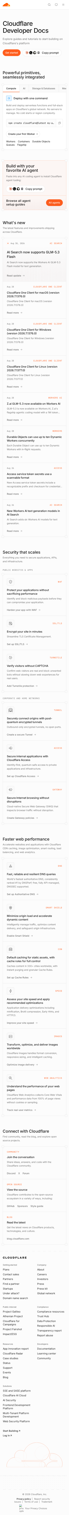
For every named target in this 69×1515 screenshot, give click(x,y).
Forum (26, 1173)
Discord (11, 1173)
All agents (54, 202)
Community (44, 1358)
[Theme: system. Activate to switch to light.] (56, 4)
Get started (11, 52)
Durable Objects (41, 141)
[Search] (49, 5)
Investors (42, 1279)
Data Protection (46, 1321)
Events (7, 1372)
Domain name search (15, 1298)
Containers (24, 141)
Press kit (42, 1288)
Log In (6, 1435)
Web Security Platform (16, 1421)
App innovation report (16, 1348)
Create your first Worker (21, 133)
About (40, 1269)
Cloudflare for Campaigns (11, 1322)
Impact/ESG (10, 1334)
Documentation (46, 1348)
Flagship (21, 144)
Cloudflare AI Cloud (14, 1395)
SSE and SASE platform (17, 1390)
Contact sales (11, 1274)
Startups (8, 1288)
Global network (46, 1293)
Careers (42, 1274)
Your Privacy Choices (36, 1508)
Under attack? (11, 1293)
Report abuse (45, 1335)
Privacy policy (24, 1499)
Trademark (46, 1501)
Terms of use (31, 1501)
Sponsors (22, 1206)
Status (6, 1363)
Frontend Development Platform (16, 1406)
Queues (10, 144)
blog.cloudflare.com (18, 1238)
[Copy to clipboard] (59, 123)
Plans (6, 1269)
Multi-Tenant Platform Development (16, 1415)
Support (7, 1367)
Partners (8, 1279)
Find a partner (11, 1283)
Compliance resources (50, 1311)
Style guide (36, 1206)
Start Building (10, 1430)
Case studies (10, 1358)
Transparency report (49, 1330)
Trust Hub (43, 1316)
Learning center (46, 1353)
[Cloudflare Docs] (6, 4)
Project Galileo (11, 1311)
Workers (10, 141)
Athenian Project (13, 1316)
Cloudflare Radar (13, 1353)
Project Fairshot (12, 1329)
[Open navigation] (63, 5)
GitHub (11, 1206)
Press (40, 1283)
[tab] (11, 88)
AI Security (9, 1400)
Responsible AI (46, 1325)
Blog (5, 1377)
